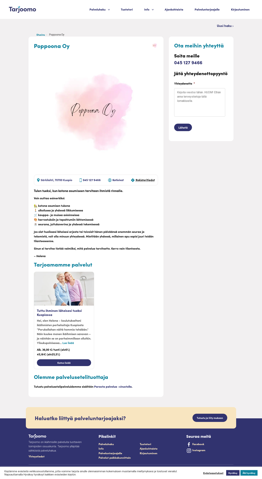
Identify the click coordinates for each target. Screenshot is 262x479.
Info (101, 448)
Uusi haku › (225, 25)
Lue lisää (68, 343)
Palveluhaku (97, 9)
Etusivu (41, 34)
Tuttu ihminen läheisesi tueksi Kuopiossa (59, 312)
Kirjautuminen (240, 9)
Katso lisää (64, 362)
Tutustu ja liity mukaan (210, 418)
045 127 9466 (92, 180)
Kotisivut (118, 180)
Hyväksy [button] (232, 473)
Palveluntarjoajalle (207, 9)
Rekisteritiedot (145, 180)
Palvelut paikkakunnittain (115, 457)
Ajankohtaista (174, 9)
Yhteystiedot (37, 456)
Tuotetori (127, 9)
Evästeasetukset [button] (213, 473)
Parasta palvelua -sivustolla (113, 386)
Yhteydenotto (184, 83)
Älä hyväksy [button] (249, 473)
